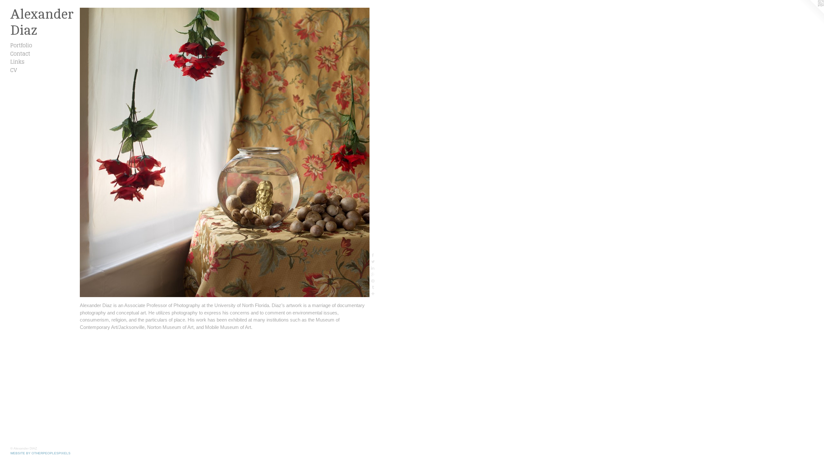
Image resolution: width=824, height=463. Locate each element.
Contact (20, 54)
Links (17, 62)
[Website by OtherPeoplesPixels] (811, 13)
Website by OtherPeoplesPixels (40, 453)
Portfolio (21, 45)
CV (13, 70)
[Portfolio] (225, 152)
